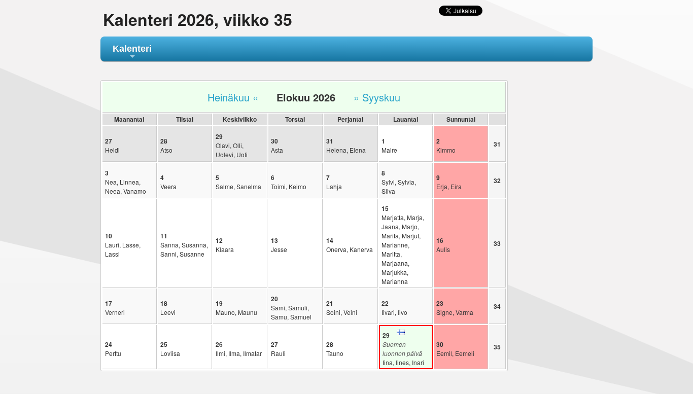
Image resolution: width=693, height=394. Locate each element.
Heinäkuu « (232, 97)
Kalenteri (132, 52)
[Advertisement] (558, 232)
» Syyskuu (377, 97)
